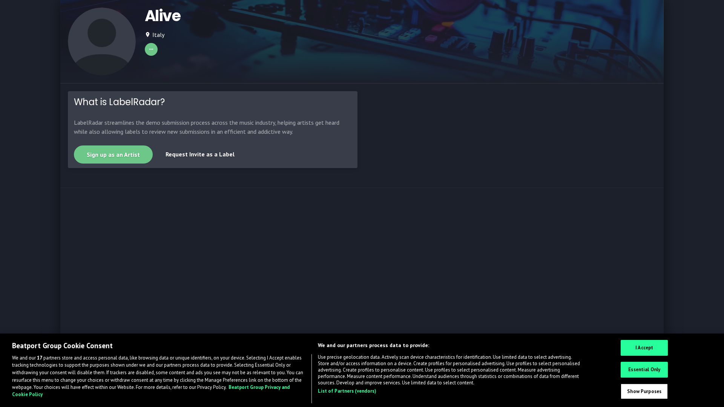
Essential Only (644, 369)
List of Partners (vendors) (347, 391)
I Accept (644, 348)
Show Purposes (644, 391)
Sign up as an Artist (113, 154)
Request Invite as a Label (200, 154)
